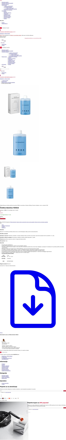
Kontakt (5, 18)
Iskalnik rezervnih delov (8, 6)
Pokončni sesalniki (5, 4)
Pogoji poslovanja (5, 383)
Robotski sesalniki (5, 2)
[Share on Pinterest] (3, 223)
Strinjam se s (6, 392)
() (0, 211)
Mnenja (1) (4, 227)
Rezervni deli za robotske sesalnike (8, 82)
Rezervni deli (4, 5)
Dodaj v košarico (2, 218)
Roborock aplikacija (7, 12)
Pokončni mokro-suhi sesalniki (7, 3)
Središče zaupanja (7, 14)
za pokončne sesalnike (8, 9)
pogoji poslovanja (8, 392)
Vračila (3, 384)
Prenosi (3, 226)
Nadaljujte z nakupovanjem (5, 33)
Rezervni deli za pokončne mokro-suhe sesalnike (25, 222)
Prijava (3, 22)
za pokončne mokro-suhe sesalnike (10, 8)
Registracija (4, 44)
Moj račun (3, 42)
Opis (3, 224)
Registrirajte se (4, 23)
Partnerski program (7, 16)
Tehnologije (6, 13)
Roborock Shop (5, 80)
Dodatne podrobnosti (6, 225)
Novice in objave (7, 17)
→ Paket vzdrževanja (14, 54)
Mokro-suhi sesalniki (5, 377)
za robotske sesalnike (8, 7)
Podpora (5, 11)
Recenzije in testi (7, 15)
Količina (1, 216)
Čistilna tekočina (13, 222)
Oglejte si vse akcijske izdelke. (15, 35)
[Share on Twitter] (2, 223)
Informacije (4, 10)
